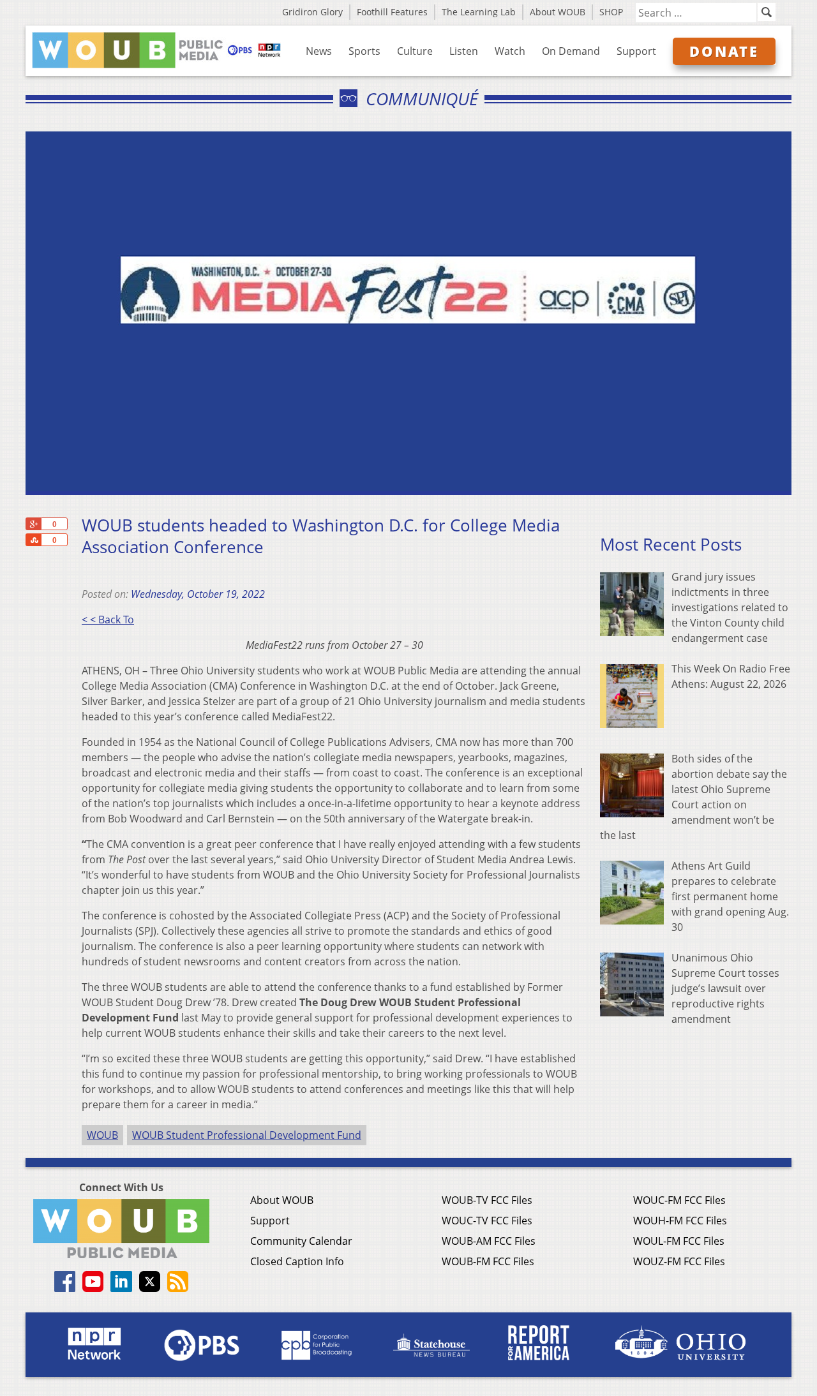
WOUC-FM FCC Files (679, 1200)
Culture (415, 51)
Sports (364, 51)
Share (33, 539)
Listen (463, 51)
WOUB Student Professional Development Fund (246, 1135)
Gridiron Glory (312, 12)
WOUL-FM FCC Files (678, 1241)
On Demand (571, 51)
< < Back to (108, 620)
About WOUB (557, 12)
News (319, 51)
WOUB (102, 1135)
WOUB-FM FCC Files (488, 1261)
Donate (724, 51)
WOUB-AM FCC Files (489, 1241)
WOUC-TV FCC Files (487, 1221)
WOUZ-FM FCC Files (679, 1261)
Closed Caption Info (297, 1261)
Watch (510, 51)
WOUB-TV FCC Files (487, 1200)
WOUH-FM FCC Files (680, 1221)
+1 (33, 523)
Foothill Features (392, 12)
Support (636, 51)
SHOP (611, 12)
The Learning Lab (479, 12)
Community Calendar (301, 1241)
